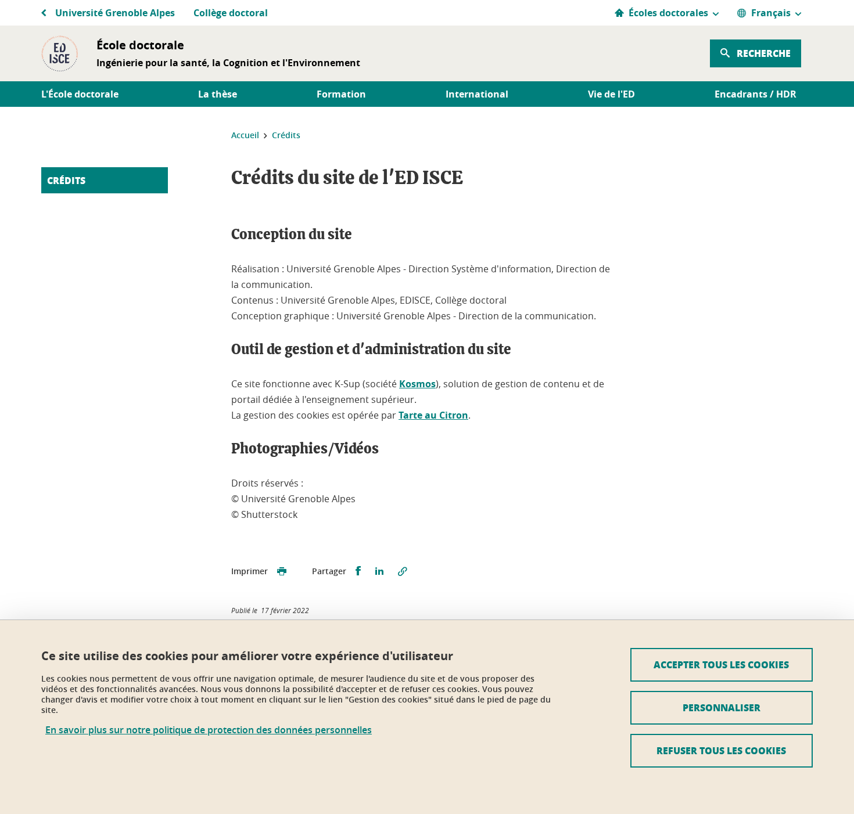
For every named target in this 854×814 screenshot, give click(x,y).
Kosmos (417, 383)
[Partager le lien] (403, 571)
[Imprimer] (282, 571)
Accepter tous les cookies (721, 664)
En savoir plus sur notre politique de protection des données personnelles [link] (208, 730)
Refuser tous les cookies (721, 750)
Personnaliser (721, 707)
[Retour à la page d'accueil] (59, 53)
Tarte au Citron (433, 415)
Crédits (66, 180)
